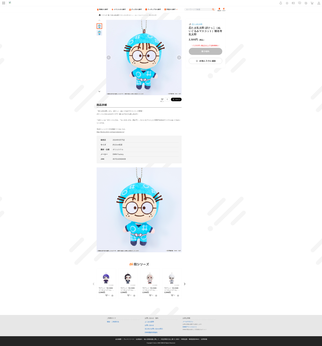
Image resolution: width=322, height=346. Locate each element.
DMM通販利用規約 (151, 332)
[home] (99, 15)
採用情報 (204, 339)
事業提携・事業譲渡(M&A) (190, 339)
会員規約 (139, 339)
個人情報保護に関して (151, 339)
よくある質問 (149, 322)
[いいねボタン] (162, 99)
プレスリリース (128, 339)
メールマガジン (188, 322)
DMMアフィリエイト (190, 327)
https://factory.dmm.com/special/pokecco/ (110, 132)
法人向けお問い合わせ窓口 (154, 329)
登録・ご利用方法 (113, 322)
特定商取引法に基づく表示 (170, 339)
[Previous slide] (99, 20)
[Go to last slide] (108, 57)
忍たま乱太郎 (197, 24)
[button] (99, 26)
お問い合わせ (149, 325)
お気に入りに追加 (207, 61)
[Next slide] (179, 57)
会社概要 (118, 339)
